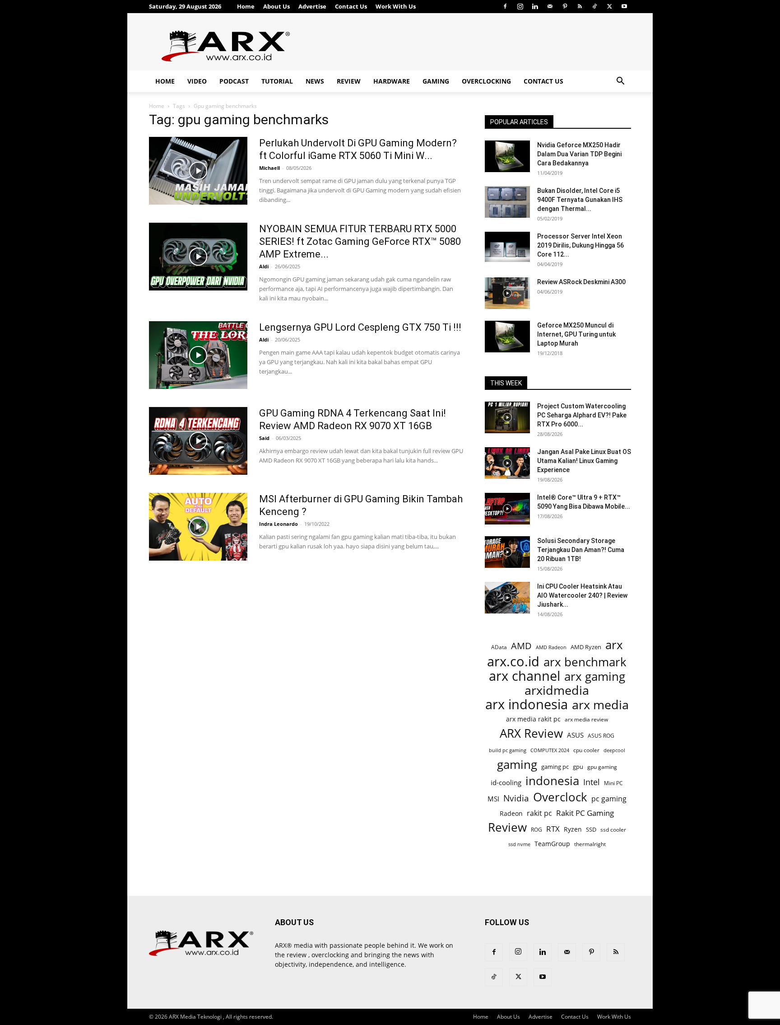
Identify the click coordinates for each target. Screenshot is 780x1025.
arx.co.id (513, 661)
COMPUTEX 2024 (549, 750)
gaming (517, 764)
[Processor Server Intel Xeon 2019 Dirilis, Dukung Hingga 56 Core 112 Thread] (507, 247)
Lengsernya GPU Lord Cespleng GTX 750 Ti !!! (360, 327)
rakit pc (539, 813)
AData (499, 647)
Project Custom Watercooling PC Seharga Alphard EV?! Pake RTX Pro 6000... (582, 415)
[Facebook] (505, 6)
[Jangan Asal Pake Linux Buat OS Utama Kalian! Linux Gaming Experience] (507, 463)
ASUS (575, 734)
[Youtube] (624, 6)
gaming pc (555, 767)
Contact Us (351, 6)
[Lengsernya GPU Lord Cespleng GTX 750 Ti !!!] (198, 355)
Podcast (234, 81)
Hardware (391, 81)
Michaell (269, 167)
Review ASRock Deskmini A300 (581, 282)
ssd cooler (613, 829)
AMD (521, 646)
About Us (276, 6)
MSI (493, 798)
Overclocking (486, 81)
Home (246, 6)
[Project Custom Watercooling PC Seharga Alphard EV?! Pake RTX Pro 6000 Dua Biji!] (507, 417)
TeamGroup (552, 843)
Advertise (312, 6)
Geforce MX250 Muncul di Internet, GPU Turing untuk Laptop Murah (576, 334)
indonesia (552, 781)
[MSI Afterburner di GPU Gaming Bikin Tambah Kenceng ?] (198, 527)
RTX (553, 828)
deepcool (614, 750)
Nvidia (516, 798)
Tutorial (277, 81)
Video (197, 81)
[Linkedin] (535, 6)
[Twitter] (609, 6)
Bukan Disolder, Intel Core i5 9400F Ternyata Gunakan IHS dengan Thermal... (579, 199)
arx (614, 645)
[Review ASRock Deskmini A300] (507, 293)
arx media (600, 705)
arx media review (586, 719)
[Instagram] (520, 6)
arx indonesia (526, 704)
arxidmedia (557, 690)
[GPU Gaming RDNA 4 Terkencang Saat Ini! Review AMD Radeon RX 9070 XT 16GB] (198, 441)
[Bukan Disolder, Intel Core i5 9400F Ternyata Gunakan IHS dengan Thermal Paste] (507, 202)
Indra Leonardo (278, 523)
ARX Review (531, 733)
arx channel (524, 676)
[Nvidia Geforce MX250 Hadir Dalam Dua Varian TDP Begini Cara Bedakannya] (507, 156)
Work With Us (396, 6)
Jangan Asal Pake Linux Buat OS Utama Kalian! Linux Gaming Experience (584, 460)
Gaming (435, 81)
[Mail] (550, 6)
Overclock (560, 797)
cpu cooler (586, 750)
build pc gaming (507, 750)
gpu (578, 767)
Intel (591, 782)
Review (349, 81)
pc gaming (609, 799)
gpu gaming (602, 766)
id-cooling (506, 782)
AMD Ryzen (586, 647)
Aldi (264, 266)
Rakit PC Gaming (585, 813)
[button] (620, 82)
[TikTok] (594, 6)
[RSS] (579, 6)
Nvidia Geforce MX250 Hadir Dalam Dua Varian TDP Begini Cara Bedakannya (579, 154)
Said (264, 438)
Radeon (511, 813)
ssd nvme (519, 844)
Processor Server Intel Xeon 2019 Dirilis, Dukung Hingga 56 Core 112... (580, 245)
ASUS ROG (601, 735)
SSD (591, 829)
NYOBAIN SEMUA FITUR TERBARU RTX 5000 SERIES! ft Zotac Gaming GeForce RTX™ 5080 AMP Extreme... (360, 241)
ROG (536, 829)
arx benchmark (585, 662)
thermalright (590, 844)
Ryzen (573, 829)
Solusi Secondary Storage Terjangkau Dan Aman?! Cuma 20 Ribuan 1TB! (580, 549)
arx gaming (594, 676)
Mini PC (613, 782)
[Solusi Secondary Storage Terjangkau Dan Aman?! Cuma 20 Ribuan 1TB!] (507, 552)
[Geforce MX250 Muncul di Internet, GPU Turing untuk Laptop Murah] (507, 336)
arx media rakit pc (533, 719)
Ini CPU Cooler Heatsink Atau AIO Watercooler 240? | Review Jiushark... (582, 595)
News (315, 81)
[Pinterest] (564, 6)
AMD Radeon (551, 647)
